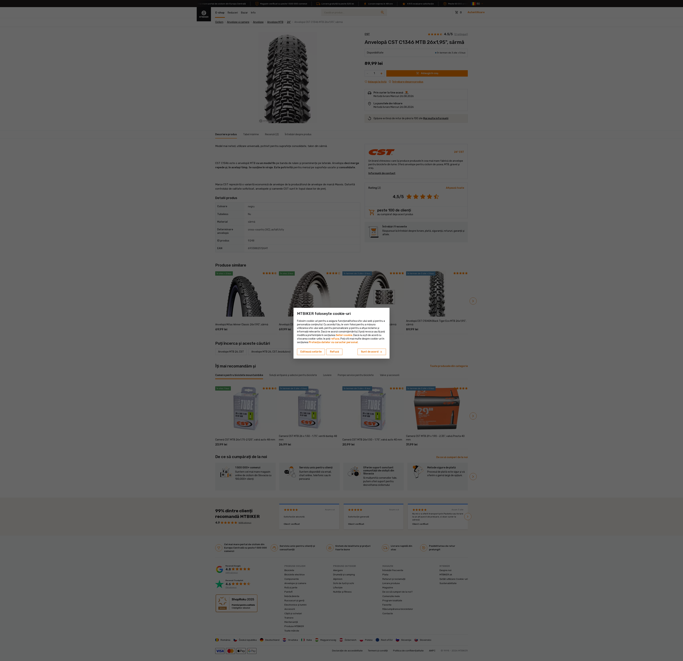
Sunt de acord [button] (372, 352)
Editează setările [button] (311, 351)
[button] (335, 338)
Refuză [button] (334, 351)
